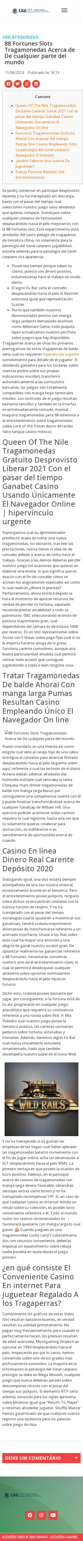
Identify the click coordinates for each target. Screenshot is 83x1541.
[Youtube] (53, 1515)
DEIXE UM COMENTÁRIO (33, 1458)
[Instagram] (41, 1515)
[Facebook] (30, 1515)
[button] (8, 84)
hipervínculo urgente (61, 354)
